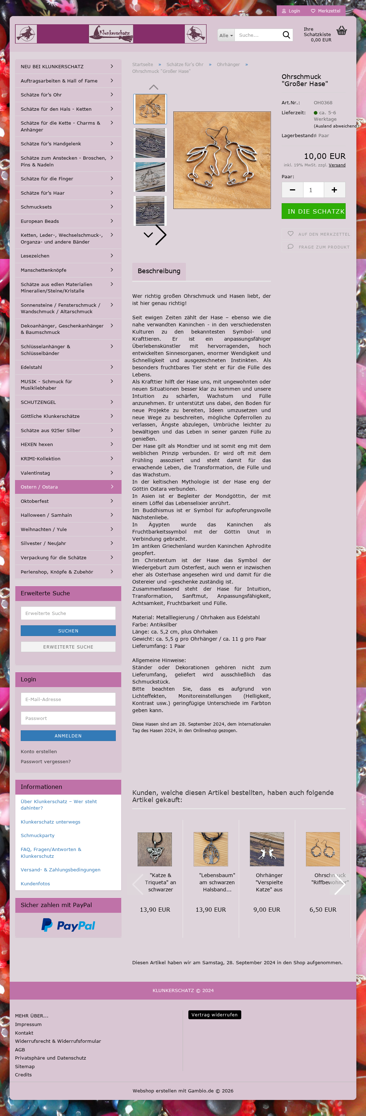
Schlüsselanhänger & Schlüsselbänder (45, 350)
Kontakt (24, 1033)
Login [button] (293, 10)
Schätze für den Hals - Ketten (56, 109)
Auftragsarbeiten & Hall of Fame (59, 81)
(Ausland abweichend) (336, 126)
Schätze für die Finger (47, 178)
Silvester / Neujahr (43, 543)
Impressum (28, 1024)
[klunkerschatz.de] (111, 34)
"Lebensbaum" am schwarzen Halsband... (217, 882)
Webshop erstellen (155, 1091)
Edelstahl (31, 367)
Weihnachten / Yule (44, 529)
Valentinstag (35, 473)
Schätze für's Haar (43, 193)
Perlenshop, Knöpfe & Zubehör (57, 572)
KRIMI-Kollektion (40, 458)
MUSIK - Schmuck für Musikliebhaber (46, 385)
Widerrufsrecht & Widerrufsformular (58, 1041)
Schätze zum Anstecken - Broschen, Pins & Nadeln (64, 161)
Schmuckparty (38, 835)
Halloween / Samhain (46, 515)
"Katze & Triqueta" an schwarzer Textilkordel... (160, 882)
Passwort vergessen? (46, 761)
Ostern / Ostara (39, 487)
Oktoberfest (35, 501)
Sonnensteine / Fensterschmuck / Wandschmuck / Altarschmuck (60, 308)
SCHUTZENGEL (38, 402)
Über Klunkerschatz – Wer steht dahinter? (59, 805)
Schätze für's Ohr (41, 94)
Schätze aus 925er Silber (50, 430)
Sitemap (25, 1066)
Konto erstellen (39, 751)
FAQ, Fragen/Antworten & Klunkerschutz (51, 852)
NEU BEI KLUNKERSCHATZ (52, 66)
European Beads (40, 221)
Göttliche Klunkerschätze (50, 416)
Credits (23, 1074)
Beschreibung (159, 271)
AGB (20, 1049)
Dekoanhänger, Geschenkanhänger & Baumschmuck (62, 329)
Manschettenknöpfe (43, 270)
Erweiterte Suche (68, 646)
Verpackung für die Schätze (53, 557)
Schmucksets (36, 207)
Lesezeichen (35, 256)
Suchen (68, 630)
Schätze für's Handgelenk (51, 143)
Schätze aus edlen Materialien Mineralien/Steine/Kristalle (56, 287)
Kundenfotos (35, 883)
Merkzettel (327, 10)
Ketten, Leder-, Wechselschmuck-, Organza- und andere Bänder (62, 238)
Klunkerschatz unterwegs (50, 822)
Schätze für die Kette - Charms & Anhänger (60, 126)
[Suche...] (286, 35)
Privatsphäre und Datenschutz (50, 1058)
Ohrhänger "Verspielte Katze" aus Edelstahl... (269, 882)
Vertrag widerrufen (215, 1014)
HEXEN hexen (37, 444)
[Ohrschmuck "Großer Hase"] (222, 159)
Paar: (288, 176)
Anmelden (68, 735)
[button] (153, 235)
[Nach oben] (19, 1105)
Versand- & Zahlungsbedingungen (60, 869)
